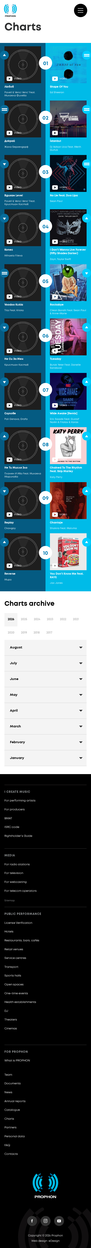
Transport (11, 967)
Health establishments (20, 1002)
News (8, 1092)
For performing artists (20, 800)
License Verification (18, 923)
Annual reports (15, 1101)
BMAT (8, 818)
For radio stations (17, 864)
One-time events (16, 993)
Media (9, 855)
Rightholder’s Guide (18, 836)
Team (8, 1074)
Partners (10, 1127)
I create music (17, 792)
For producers (14, 809)
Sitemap (9, 900)
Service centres (15, 958)
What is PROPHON (17, 1060)
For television (13, 873)
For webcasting (15, 882)
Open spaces (14, 984)
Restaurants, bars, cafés (21, 940)
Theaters (10, 1019)
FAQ (7, 1145)
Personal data (14, 1136)
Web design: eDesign (45, 1241)
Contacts (11, 1154)
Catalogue (12, 1110)
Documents (12, 1083)
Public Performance (22, 914)
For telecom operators (20, 891)
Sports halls (12, 975)
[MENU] (80, 10)
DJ (6, 1011)
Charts (9, 1118)
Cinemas (10, 1028)
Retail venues (13, 949)
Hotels (8, 931)
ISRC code (11, 827)
